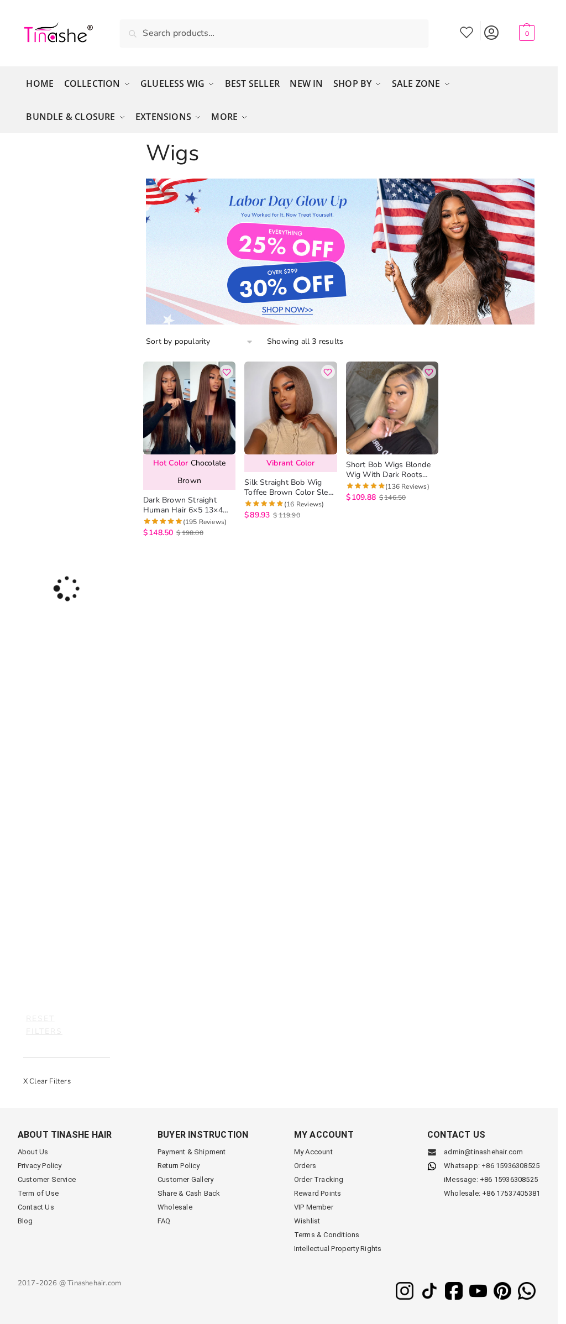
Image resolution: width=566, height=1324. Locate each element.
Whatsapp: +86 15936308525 (491, 1165)
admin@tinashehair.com (482, 1152)
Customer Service (47, 1179)
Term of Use (38, 1193)
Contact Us (36, 1207)
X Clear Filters (47, 1081)
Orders (305, 1165)
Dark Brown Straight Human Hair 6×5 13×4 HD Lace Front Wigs (183, 505)
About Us (33, 1152)
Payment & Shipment (192, 1152)
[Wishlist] (226, 372)
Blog (25, 1221)
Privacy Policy (40, 1165)
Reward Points (318, 1193)
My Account (492, 30)
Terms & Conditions (327, 1235)
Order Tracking (319, 1179)
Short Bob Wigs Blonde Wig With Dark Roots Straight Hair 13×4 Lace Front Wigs (388, 470)
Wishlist (466, 30)
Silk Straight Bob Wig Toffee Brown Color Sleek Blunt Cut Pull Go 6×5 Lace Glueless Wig (290, 488)
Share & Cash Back (189, 1193)
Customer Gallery (185, 1179)
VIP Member (313, 1207)
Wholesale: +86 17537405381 (492, 1193)
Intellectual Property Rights (338, 1248)
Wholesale (175, 1207)
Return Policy (179, 1165)
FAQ (164, 1221)
